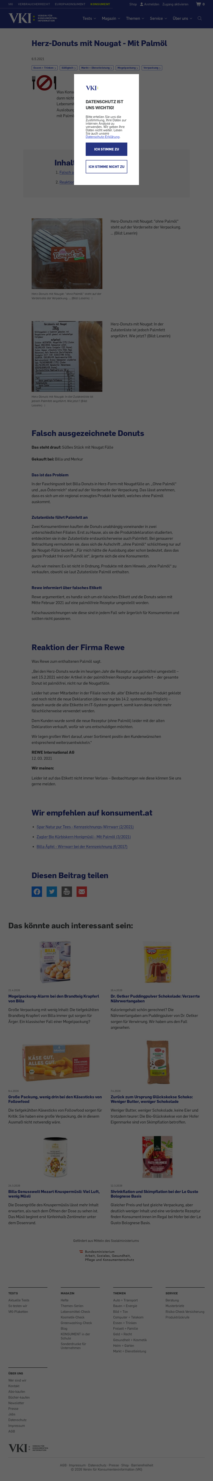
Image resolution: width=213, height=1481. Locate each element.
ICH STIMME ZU (106, 149)
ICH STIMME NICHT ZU (106, 167)
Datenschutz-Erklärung (103, 137)
